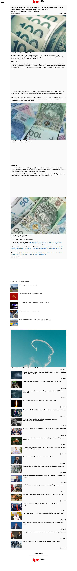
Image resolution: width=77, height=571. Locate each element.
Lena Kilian (17, 13)
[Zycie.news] (38, 1)
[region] (22, 79)
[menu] (2, 2)
